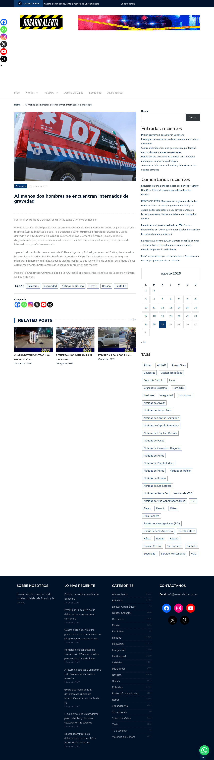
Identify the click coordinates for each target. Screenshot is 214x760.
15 (187, 307)
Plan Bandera (151, 516)
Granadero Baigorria (155, 388)
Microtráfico (119, 668)
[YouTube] (190, 608)
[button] (204, 750)
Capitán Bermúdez (171, 372)
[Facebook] (17, 304)
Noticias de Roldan (180, 470)
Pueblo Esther (186, 531)
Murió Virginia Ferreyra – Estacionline (161, 256)
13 (170, 307)
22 (187, 316)
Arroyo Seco (179, 365)
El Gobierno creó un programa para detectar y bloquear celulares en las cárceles (81, 718)
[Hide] (1, 65)
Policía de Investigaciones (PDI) (162, 523)
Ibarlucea (149, 395)
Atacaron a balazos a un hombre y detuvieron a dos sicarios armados (82, 674)
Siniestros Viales (121, 718)
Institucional (119, 656)
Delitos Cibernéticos (124, 606)
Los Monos (185, 395)
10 (146, 307)
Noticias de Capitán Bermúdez (161, 425)
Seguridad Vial (120, 706)
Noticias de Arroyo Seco (158, 410)
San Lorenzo (174, 546)
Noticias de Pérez (154, 470)
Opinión (116, 681)
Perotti (93, 286)
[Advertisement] (107, 60)
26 (162, 324)
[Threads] (50, 304)
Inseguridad (118, 650)
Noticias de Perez (154, 455)
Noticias (30, 93)
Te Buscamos (120, 730)
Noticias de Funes (154, 440)
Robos (115, 699)
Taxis (115, 724)
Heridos (116, 637)
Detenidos (118, 619)
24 (146, 324)
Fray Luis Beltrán (153, 380)
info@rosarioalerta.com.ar (182, 594)
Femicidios (95, 92)
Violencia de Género (123, 737)
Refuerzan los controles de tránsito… (74, 357)
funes (172, 380)
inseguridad (50, 286)
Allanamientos (115, 92)
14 (179, 307)
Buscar (145, 111)
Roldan (160, 538)
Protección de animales (125, 693)
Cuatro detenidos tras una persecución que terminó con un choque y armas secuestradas (83, 6)
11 (154, 307)
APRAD (161, 365)
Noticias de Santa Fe (156, 493)
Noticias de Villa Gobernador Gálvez (164, 501)
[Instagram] (30, 304)
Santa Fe (121, 286)
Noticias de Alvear (154, 403)
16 (195, 307)
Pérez (147, 538)
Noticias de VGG (182, 493)
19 (162, 316)
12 (162, 307)
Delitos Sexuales (73, 92)
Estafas (116, 625)
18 (154, 316)
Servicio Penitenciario (173, 553)
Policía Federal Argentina (158, 531)
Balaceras (21, 186)
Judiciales (117, 662)
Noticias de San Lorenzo (158, 486)
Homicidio (178, 388)
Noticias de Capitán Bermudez (161, 418)
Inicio (17, 92)
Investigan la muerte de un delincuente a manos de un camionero (79, 614)
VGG (193, 553)
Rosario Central (152, 546)
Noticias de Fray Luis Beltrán (160, 433)
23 (195, 316)
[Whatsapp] (24, 304)
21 (179, 316)
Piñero (174, 508)
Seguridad (149, 553)
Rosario (106, 286)
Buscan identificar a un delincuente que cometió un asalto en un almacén (80, 738)
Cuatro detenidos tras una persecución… (32, 357)
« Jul (143, 342)
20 (170, 316)
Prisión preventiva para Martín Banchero (162, 134)
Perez (147, 508)
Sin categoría (119, 712)
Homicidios (118, 644)
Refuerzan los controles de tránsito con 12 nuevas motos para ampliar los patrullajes (81, 654)
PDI (193, 501)
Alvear (147, 365)
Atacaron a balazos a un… (115, 355)
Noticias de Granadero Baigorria (162, 448)
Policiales (49, 93)
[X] (37, 304)
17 (146, 316)
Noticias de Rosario (73, 286)
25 (154, 324)
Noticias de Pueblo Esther (159, 463)
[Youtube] (43, 304)
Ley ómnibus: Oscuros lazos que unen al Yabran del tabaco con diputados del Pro (168, 214)
